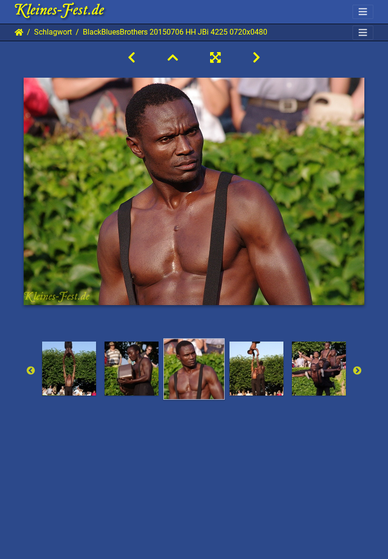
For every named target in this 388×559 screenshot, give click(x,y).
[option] (69, 368)
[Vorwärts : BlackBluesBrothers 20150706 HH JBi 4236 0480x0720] (256, 58)
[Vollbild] (215, 58)
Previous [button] (30, 371)
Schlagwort (53, 31)
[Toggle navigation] (363, 12)
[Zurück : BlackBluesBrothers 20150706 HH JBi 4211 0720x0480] (131, 58)
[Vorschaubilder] (172, 58)
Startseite (19, 32)
